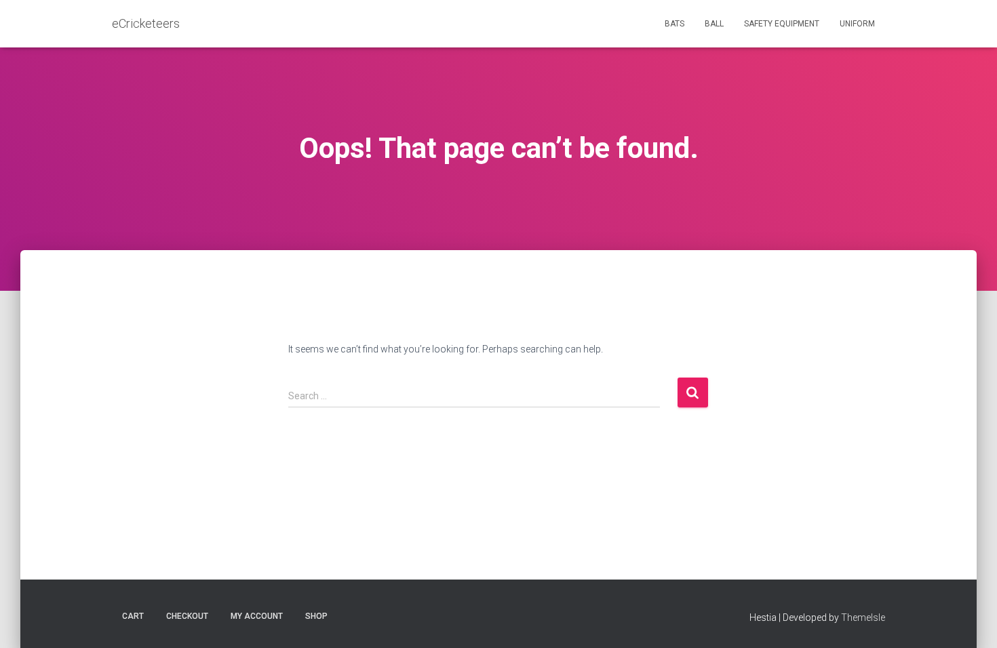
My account (257, 616)
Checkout (187, 616)
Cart (133, 616)
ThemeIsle (863, 617)
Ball (714, 23)
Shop (316, 616)
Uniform (857, 23)
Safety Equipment (781, 23)
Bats (674, 23)
